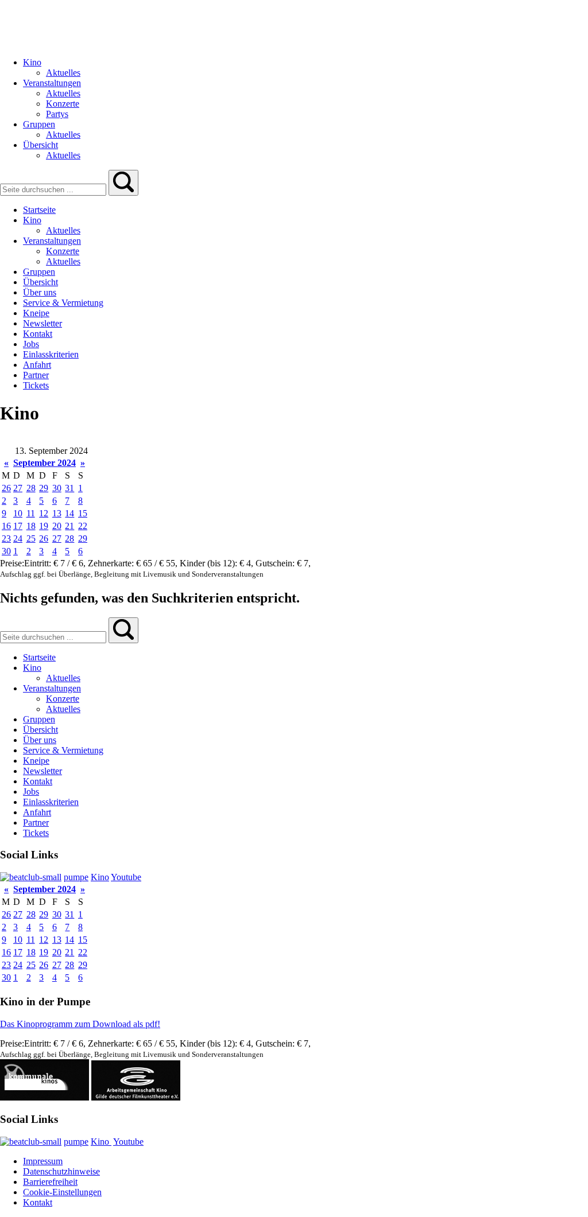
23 (6, 538)
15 (82, 513)
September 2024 (44, 463)
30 (56, 488)
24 (17, 538)
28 (31, 488)
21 (69, 526)
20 (56, 526)
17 (17, 526)
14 (69, 513)
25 (31, 538)
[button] (123, 183)
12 (43, 513)
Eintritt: (38, 563)
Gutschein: (276, 563)
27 (17, 488)
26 (6, 488)
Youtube (126, 877)
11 (30, 513)
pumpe (76, 877)
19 (43, 526)
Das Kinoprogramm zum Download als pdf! (80, 1024)
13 (56, 513)
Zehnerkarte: (112, 563)
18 (31, 526)
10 (17, 513)
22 (82, 526)
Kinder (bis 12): (209, 563)
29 (43, 488)
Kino (100, 877)
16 (6, 526)
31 (69, 488)
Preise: (12, 563)
